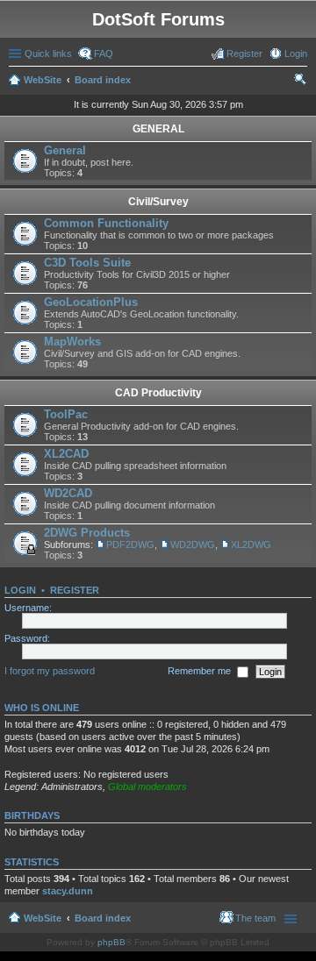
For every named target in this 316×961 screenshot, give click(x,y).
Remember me (200, 671)
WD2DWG (192, 544)
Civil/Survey (158, 202)
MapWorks (72, 341)
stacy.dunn (67, 891)
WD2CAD (68, 493)
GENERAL (158, 129)
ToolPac (66, 414)
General (65, 150)
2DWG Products (87, 532)
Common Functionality (106, 223)
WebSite (42, 80)
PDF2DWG (130, 544)
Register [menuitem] (244, 53)
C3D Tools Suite (87, 262)
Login (20, 590)
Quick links (48, 53)
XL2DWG (251, 544)
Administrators (72, 786)
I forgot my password (49, 671)
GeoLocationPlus (91, 302)
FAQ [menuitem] (103, 53)
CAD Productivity (158, 393)
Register (74, 590)
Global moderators (147, 786)
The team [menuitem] (255, 918)
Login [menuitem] (295, 53)
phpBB (111, 942)
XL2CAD (66, 453)
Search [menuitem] (300, 82)
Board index (103, 80)
